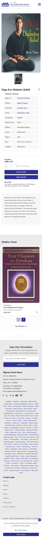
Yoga (28, 113)
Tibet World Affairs (32, 442)
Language (24, 423)
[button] (23, 320)
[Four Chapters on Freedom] (21, 275)
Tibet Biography (9, 442)
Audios (5, 489)
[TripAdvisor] (16, 395)
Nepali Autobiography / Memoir (23, 404)
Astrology (7, 461)
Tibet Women (8, 444)
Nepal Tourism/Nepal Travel (24, 416)
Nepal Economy (17, 408)
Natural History (21, 451)
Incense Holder (17, 420)
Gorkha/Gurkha (8, 413)
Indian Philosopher (31, 456)
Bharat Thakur (22, 103)
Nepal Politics (28, 408)
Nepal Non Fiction (15, 432)
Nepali (22, 456)
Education (15, 463)
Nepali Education (31, 432)
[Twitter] (6, 395)
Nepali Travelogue (28, 406)
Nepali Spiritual (33, 435)
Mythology (24, 468)
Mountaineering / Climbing (13, 425)
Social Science (18, 413)
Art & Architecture (27, 461)
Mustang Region (14, 470)
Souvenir (28, 418)
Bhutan (25, 449)
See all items (20, 326)
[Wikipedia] (21, 395)
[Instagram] (10, 395)
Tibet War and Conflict (20, 444)
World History (26, 446)
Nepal (9, 406)
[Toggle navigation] (38, 4)
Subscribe (21, 364)
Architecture (15, 423)
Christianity (23, 401)
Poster (6, 470)
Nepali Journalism (22, 435)
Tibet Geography (20, 442)
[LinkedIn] (13, 395)
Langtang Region (19, 430)
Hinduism (16, 401)
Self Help (17, 468)
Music (20, 449)
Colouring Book (25, 470)
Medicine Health (9, 458)
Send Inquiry (21, 177)
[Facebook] (3, 395)
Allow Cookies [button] (21, 534)
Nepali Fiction (8, 404)
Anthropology (17, 406)
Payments (6, 498)
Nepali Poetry (32, 401)
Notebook (7, 423)
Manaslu (28, 427)
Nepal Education (8, 437)
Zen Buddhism (33, 458)
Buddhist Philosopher (31, 454)
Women (8, 463)
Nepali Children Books (12, 456)
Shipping (5, 485)
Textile (21, 463)
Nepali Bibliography (10, 435)
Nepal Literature (21, 411)
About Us (6, 481)
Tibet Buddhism (14, 439)
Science (36, 461)
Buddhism (9, 401)
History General (10, 446)
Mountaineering (32, 451)
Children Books (33, 423)
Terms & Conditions (9, 507)
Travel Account (15, 461)
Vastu (14, 454)
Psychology (28, 463)
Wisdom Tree (22, 108)
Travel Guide (15, 465)
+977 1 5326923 (13, 383)
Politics (18, 446)
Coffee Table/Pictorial (29, 420)
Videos (5, 494)
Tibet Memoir (34, 439)
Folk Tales (21, 418)
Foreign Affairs (29, 413)
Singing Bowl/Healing (27, 465)
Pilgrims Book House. (22, 518)
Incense (8, 420)
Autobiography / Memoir (17, 427)
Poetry (31, 425)
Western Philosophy (21, 458)
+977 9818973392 (16, 386)
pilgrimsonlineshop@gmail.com (17, 391)
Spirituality (14, 449)
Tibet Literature (34, 444)
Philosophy (7, 454)
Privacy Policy (7, 502)
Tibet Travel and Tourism (27, 437)
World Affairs (33, 449)
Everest (25, 425)
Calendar (35, 418)
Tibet (16, 437)
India (23, 432)
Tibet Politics (24, 439)
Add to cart (21, 172)
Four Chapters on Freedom (13, 307)
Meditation (21, 113)
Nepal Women (31, 411)
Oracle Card (33, 468)
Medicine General (10, 451)
